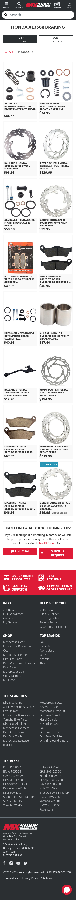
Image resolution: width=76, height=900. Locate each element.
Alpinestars (47, 650)
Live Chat (22, 551)
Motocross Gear (13, 642)
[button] (67, 890)
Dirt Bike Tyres (49, 732)
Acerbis (44, 659)
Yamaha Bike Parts (15, 719)
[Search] (6, 15)
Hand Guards (48, 719)
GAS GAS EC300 (50, 771)
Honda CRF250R (50, 776)
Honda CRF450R (13, 780)
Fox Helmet (10, 711)
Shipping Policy (49, 618)
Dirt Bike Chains (13, 732)
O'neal (44, 655)
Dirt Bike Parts (12, 659)
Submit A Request (57, 553)
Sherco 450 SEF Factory (18, 797)
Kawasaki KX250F (51, 784)
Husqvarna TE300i (15, 784)
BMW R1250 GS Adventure (50, 807)
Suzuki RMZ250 (50, 797)
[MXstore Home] (20, 827)
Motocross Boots (51, 703)
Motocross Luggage (16, 741)
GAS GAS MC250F (15, 776)
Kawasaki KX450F (14, 788)
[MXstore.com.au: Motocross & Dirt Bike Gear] (38, 5)
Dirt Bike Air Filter (14, 724)
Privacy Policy (30, 878)
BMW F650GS (12, 771)
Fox (42, 642)
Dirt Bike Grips (12, 703)
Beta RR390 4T (49, 767)
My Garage (10, 622)
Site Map (46, 878)
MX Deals (9, 680)
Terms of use (11, 878)
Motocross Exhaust (52, 711)
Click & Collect (49, 614)
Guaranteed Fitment (53, 627)
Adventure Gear (50, 707)
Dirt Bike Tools (12, 736)
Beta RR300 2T (13, 767)
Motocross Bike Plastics (19, 715)
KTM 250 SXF (48, 788)
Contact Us (47, 610)
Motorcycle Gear (14, 672)
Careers (8, 618)
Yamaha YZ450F (50, 801)
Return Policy (48, 622)
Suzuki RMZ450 (13, 801)
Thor (43, 663)
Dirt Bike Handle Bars (54, 741)
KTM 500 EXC (12, 792)
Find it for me (47, 543)
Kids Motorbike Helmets (19, 663)
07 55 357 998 (13, 855)
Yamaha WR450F (14, 805)
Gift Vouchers (12, 676)
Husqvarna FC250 (51, 780)
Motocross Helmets (16, 655)
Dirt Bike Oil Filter (51, 736)
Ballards (45, 646)
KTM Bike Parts (50, 724)
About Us (9, 610)
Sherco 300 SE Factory (54, 792)
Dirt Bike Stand (50, 715)
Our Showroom (13, 614)
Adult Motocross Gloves (19, 707)
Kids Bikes (10, 667)
